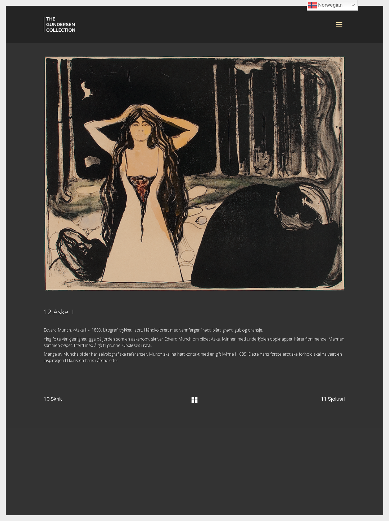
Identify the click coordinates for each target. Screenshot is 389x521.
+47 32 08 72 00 (293, 483)
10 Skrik (53, 399)
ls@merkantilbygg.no (147, 488)
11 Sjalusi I (333, 399)
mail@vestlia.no (298, 478)
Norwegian (330, 5)
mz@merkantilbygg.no (149, 475)
